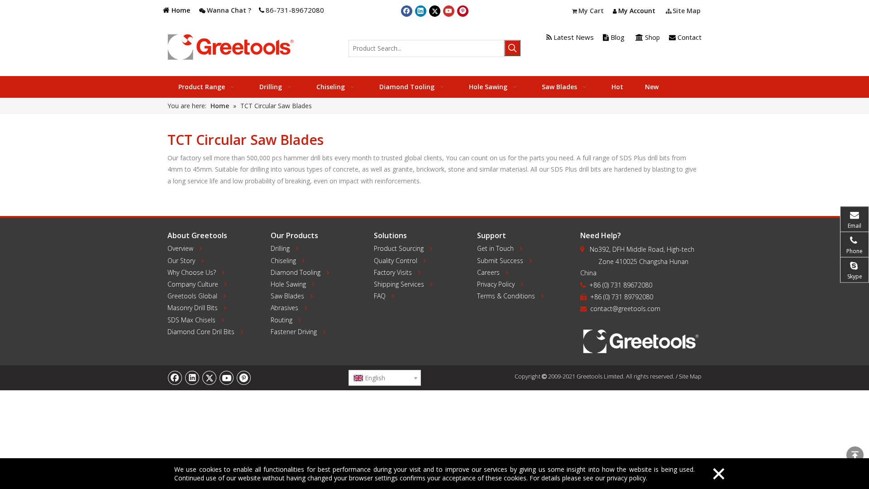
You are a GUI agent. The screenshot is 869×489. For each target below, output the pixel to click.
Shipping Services (399, 284)
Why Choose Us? (191, 272)
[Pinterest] (462, 11)
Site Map (690, 376)
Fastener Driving (294, 331)
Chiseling (283, 260)
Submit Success (500, 260)
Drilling (280, 248)
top (855, 455)
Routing (281, 320)
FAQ (380, 296)
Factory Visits (393, 272)
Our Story (181, 260)
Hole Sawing (288, 284)
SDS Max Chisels (191, 320)
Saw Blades (287, 296)
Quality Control (395, 260)
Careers (488, 272)
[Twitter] (434, 11)
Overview (180, 248)
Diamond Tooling (295, 272)
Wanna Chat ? (229, 10)
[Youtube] (448, 11)
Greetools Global (192, 296)
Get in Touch (495, 248)
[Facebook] (406, 11)
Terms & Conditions (506, 296)
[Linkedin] (420, 11)
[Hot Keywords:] (512, 48)
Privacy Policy (496, 284)
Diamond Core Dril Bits (200, 331)
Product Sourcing (399, 248)
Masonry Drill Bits (192, 307)
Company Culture (192, 284)
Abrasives (284, 307)
